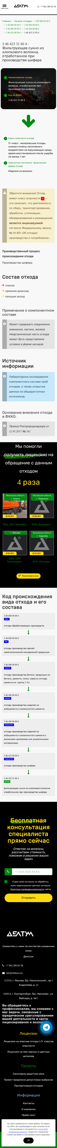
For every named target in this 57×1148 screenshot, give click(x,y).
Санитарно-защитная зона (28, 1073)
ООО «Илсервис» (42, 524)
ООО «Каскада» (42, 561)
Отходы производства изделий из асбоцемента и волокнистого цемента (24, 707)
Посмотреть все (30, 576)
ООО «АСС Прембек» (15, 524)
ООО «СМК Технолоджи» (15, 560)
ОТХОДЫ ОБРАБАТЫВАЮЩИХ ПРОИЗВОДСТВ (24, 626)
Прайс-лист (28, 1115)
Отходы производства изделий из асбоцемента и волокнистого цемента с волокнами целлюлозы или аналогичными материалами (26, 737)
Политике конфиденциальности (27, 889)
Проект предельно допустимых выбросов (28, 1079)
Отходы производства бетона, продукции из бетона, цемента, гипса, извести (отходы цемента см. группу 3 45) (27, 679)
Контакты (28, 1103)
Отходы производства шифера (19, 766)
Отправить (29, 897)
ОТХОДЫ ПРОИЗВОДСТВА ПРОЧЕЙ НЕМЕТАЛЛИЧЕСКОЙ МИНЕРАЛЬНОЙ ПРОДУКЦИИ (27, 650)
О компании (29, 1109)
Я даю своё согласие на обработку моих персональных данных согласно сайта (30, 886)
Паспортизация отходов (28, 1085)
